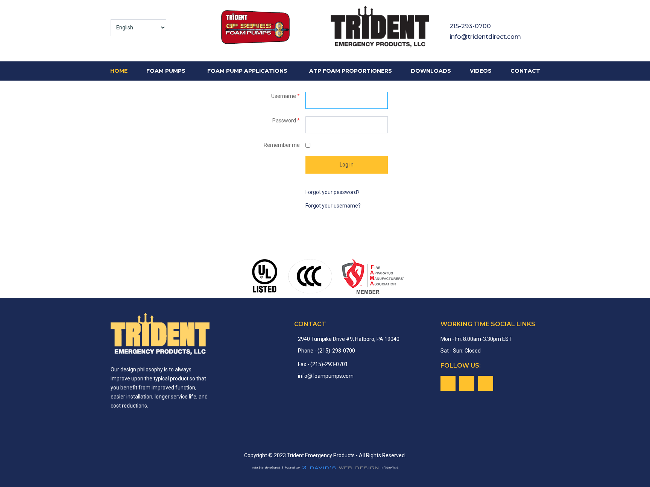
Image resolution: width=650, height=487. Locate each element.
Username (285, 96)
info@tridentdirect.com (485, 36)
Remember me (282, 145)
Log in (347, 165)
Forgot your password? (332, 192)
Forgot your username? (333, 206)
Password (286, 121)
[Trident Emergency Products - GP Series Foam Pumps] (270, 27)
